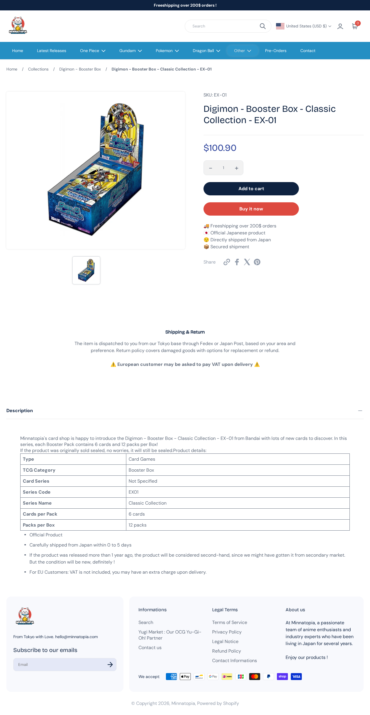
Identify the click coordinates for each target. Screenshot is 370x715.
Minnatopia (183, 703)
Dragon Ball (203, 50)
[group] (86, 270)
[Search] (262, 26)
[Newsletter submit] (110, 664)
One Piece (89, 50)
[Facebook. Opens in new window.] (236, 262)
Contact (307, 50)
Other (239, 50)
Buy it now (251, 209)
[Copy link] (226, 262)
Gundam (127, 50)
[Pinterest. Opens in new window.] (257, 262)
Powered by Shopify (218, 703)
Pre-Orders (275, 50)
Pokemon (164, 50)
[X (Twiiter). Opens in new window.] (247, 262)
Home (17, 50)
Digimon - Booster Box (80, 69)
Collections (38, 69)
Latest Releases (51, 50)
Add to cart (251, 189)
